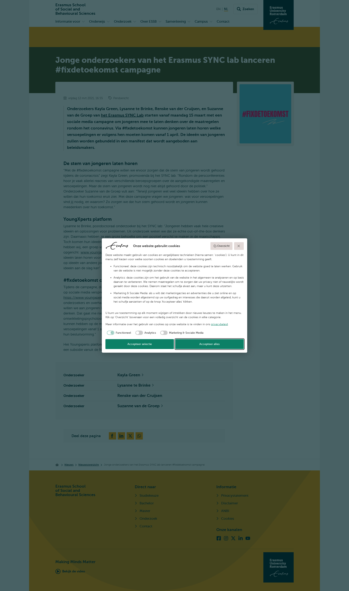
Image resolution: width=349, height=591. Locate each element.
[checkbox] (118, 333)
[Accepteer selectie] (239, 246)
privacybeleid (219, 324)
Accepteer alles (209, 344)
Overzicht (223, 245)
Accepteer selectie (139, 344)
